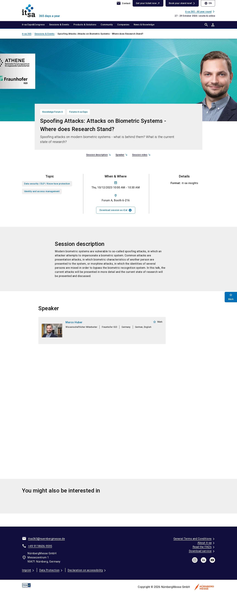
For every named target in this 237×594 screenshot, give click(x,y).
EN (208, 3)
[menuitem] (35, 25)
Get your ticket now (146, 3)
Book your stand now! (180, 3)
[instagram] (195, 560)
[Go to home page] (44, 10)
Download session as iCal (116, 210)
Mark (157, 322)
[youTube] (212, 560)
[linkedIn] (203, 560)
